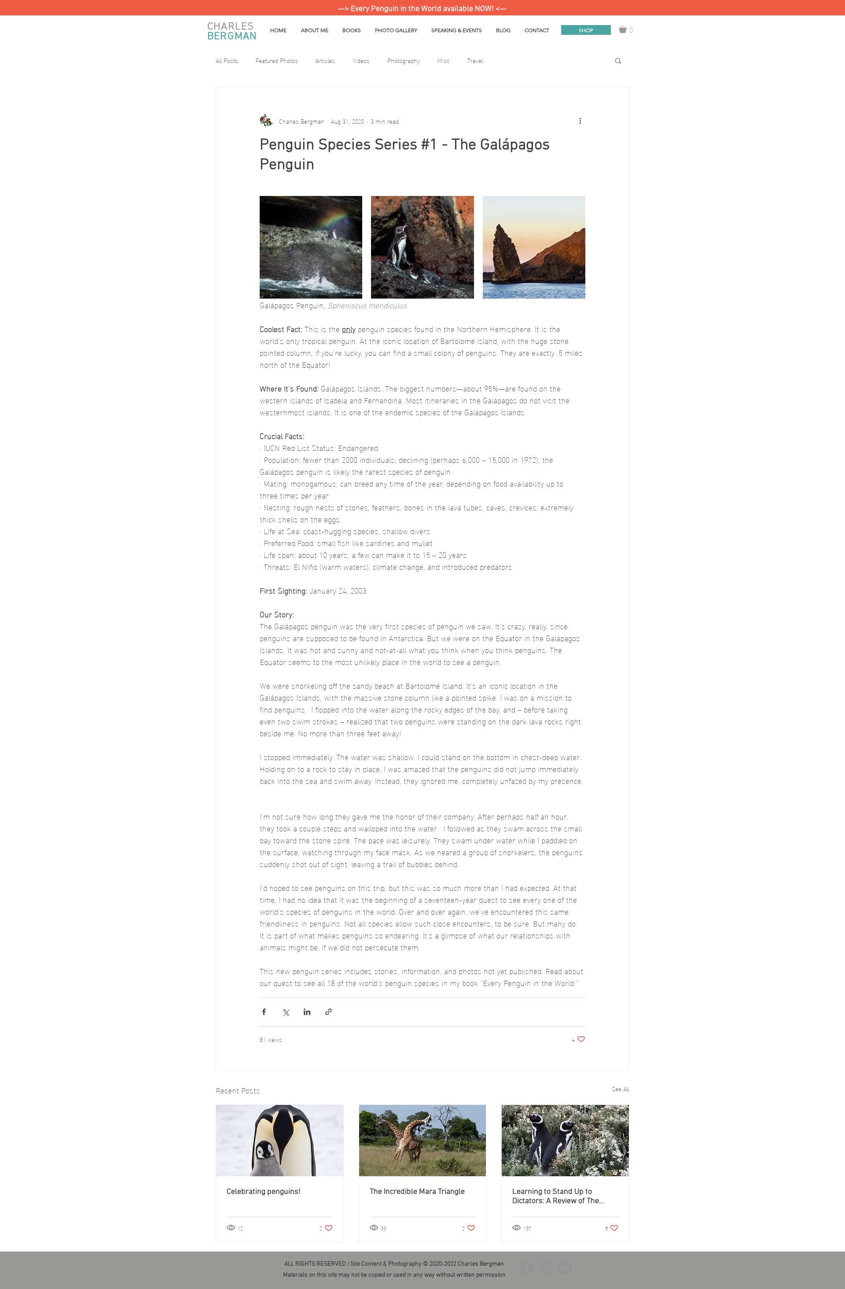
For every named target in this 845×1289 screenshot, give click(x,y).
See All (620, 1089)
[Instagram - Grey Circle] (546, 1267)
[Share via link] (328, 1012)
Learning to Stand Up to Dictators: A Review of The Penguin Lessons (555, 1196)
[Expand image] (311, 247)
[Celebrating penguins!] (279, 1140)
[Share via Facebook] (264, 1012)
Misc (443, 60)
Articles (325, 60)
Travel (475, 60)
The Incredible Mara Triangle (417, 1192)
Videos (361, 60)
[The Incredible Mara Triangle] (422, 1140)
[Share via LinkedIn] (307, 1012)
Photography (403, 60)
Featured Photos (277, 60)
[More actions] (580, 120)
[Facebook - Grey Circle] (527, 1267)
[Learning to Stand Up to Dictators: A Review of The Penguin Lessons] (565, 1140)
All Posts (227, 60)
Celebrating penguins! (264, 1192)
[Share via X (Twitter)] (285, 1012)
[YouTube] (565, 1267)
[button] (629, 29)
